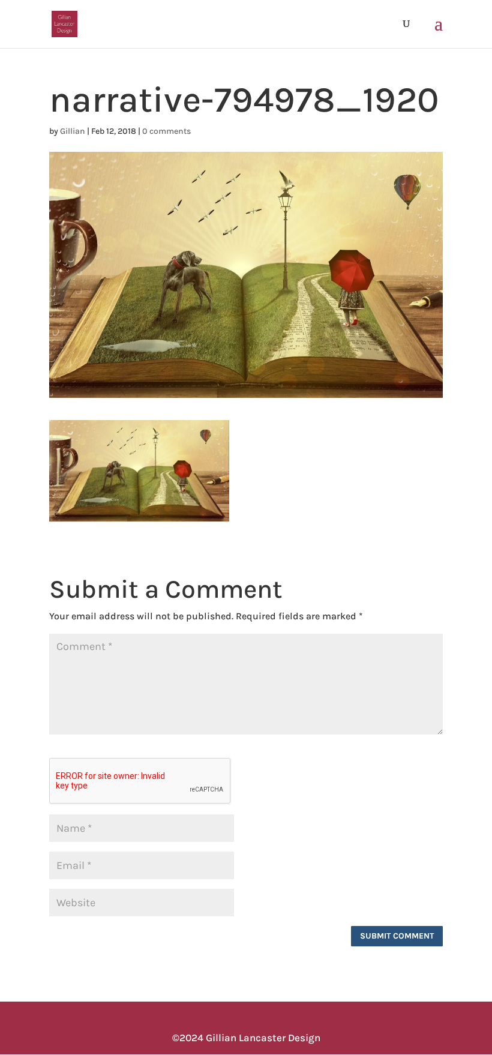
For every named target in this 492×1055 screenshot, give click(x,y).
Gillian (72, 131)
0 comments (166, 131)
